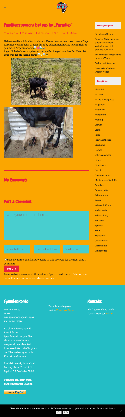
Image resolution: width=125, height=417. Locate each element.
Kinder (98, 159)
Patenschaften (102, 190)
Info (66, 412)
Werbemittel (101, 245)
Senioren (99, 220)
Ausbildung (100, 114)
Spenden (99, 225)
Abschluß (99, 89)
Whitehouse (101, 250)
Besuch (98, 124)
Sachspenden (101, 210)
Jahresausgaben (103, 154)
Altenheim (100, 109)
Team (98, 230)
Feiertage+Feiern (103, 139)
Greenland (100, 144)
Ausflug (99, 119)
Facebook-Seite (65, 310)
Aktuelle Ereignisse (104, 99)
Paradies (99, 185)
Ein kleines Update (104, 34)
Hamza (98, 149)
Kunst (98, 170)
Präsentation (101, 195)
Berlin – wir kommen (105, 63)
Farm (97, 134)
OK (58, 412)
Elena (97, 129)
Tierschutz (45, 33)
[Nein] (121, 410)
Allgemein (100, 104)
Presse (98, 200)
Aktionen (99, 94)
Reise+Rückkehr (103, 205)
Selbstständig (101, 215)
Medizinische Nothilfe (106, 180)
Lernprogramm (102, 175)
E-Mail (109, 313)
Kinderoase (100, 165)
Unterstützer (101, 240)
